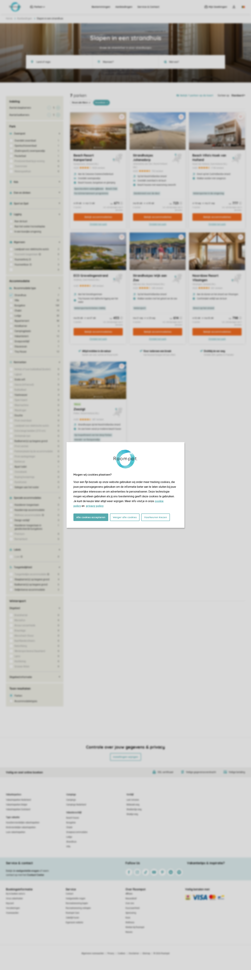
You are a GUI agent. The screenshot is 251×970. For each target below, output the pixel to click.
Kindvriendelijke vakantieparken (21, 827)
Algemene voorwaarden (92, 953)
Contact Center (35, 875)
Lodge (69, 837)
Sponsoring (131, 913)
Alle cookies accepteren (90, 517)
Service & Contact (148, 6)
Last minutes (133, 800)
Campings (71, 794)
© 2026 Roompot (162, 953)
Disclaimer (134, 953)
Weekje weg (132, 814)
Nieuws (129, 932)
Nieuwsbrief (131, 898)
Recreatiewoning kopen (77, 903)
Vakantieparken (13, 794)
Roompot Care (72, 913)
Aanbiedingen (123, 6)
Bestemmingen (101, 6)
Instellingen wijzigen (125, 756)
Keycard (10, 903)
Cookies (121, 953)
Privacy (110, 953)
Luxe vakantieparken (15, 832)
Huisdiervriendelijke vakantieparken (22, 822)
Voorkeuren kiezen (155, 517)
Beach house (72, 818)
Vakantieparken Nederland (18, 800)
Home (9, 18)
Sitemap (146, 953)
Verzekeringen (13, 908)
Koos (128, 917)
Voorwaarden (12, 913)
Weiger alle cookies (125, 517)
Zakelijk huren (72, 917)
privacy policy (94, 506)
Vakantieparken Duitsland (18, 809)
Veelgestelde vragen (75, 898)
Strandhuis (71, 842)
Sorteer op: (224, 95)
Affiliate (129, 894)
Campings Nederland (76, 804)
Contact (69, 894)
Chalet (69, 827)
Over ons (130, 903)
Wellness (130, 922)
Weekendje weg (134, 809)
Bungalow (71, 822)
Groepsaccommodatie (76, 832)
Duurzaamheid (133, 908)
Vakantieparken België (16, 804)
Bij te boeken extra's (15, 894)
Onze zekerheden (14, 898)
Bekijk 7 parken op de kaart (196, 95)
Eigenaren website (74, 922)
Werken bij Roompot (135, 927)
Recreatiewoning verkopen (78, 908)
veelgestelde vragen (27, 870)
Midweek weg (133, 804)
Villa (68, 846)
